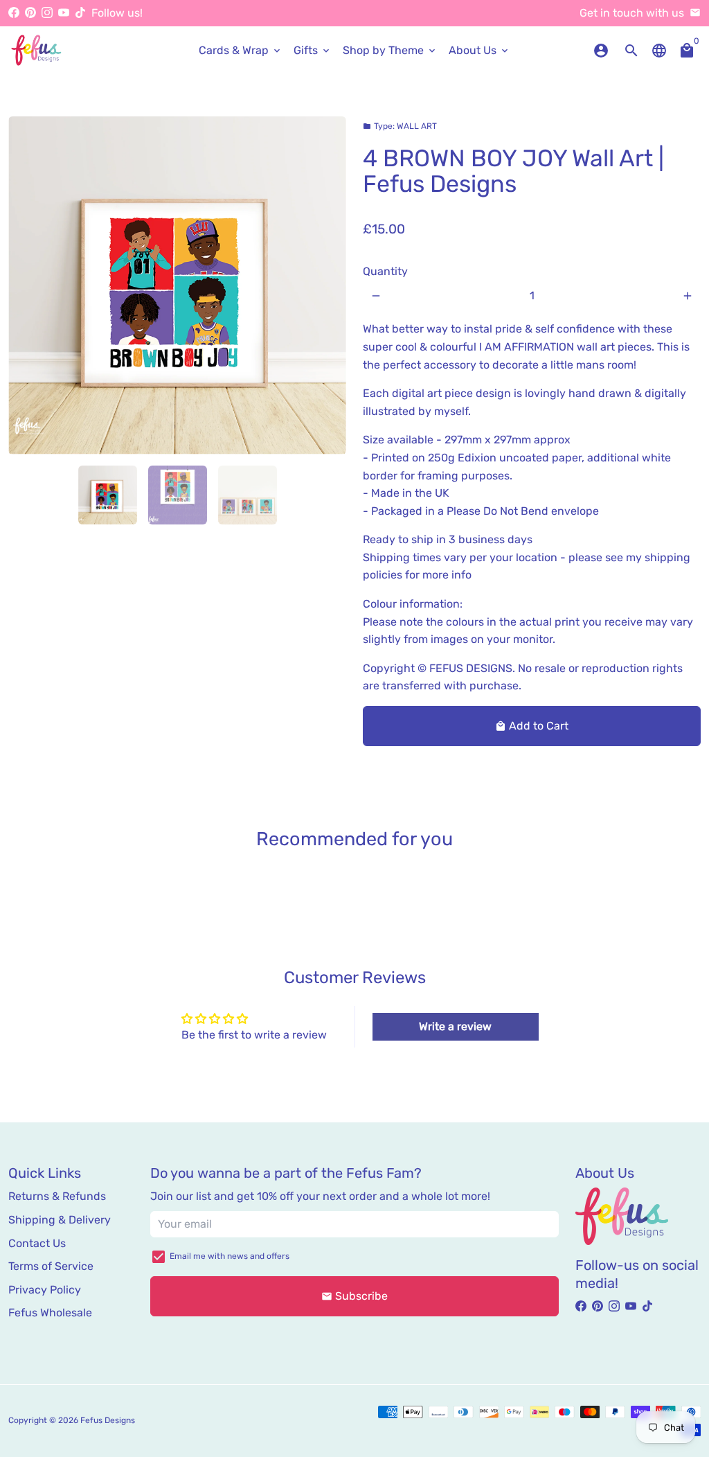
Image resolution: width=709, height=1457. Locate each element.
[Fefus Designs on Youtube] (63, 12)
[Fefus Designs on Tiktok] (80, 12)
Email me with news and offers (229, 1256)
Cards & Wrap (240, 50)
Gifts (313, 50)
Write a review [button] (455, 1026)
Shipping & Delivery (59, 1219)
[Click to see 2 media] (177, 495)
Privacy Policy (44, 1289)
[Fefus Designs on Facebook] (13, 12)
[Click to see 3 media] (247, 495)
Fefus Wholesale (50, 1312)
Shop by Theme (390, 50)
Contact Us (37, 1243)
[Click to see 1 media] (107, 495)
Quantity (385, 271)
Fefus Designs (107, 1420)
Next (327, 285)
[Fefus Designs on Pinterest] (30, 12)
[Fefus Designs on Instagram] (47, 12)
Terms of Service (50, 1266)
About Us (479, 50)
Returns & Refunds (57, 1196)
